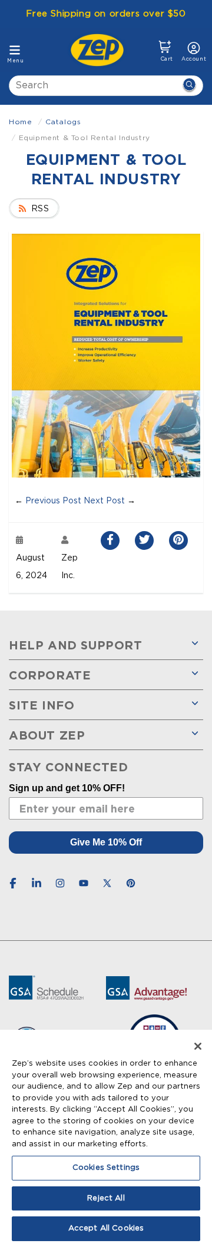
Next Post (104, 501)
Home (20, 121)
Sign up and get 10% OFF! (67, 788)
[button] (165, 51)
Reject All (105, 1198)
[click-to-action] (100, 50)
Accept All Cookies (106, 1228)
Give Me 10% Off (106, 842)
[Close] (198, 1046)
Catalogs (63, 121)
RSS (40, 209)
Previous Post (53, 501)
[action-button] (189, 85)
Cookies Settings (106, 1168)
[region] (106, 1138)
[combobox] (106, 85)
